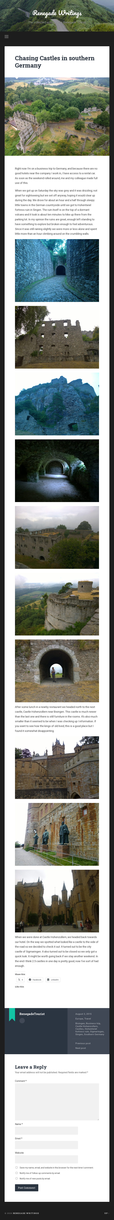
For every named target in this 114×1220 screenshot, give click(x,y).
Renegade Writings (57, 12)
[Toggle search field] (107, 36)
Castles (79, 1029)
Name (19, 1124)
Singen (79, 1034)
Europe (79, 1018)
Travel (87, 1018)
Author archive (22, 1020)
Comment (21, 1081)
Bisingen (80, 1023)
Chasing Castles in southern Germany (55, 61)
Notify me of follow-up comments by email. (40, 1173)
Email (18, 1138)
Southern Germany (94, 1034)
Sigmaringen (97, 1031)
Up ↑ (106, 1213)
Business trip (93, 1023)
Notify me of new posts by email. (35, 1178)
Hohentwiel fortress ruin (86, 1030)
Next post (80, 1048)
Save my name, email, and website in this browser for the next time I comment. (57, 1168)
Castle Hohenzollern (86, 1026)
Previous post (83, 1043)
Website (19, 1153)
